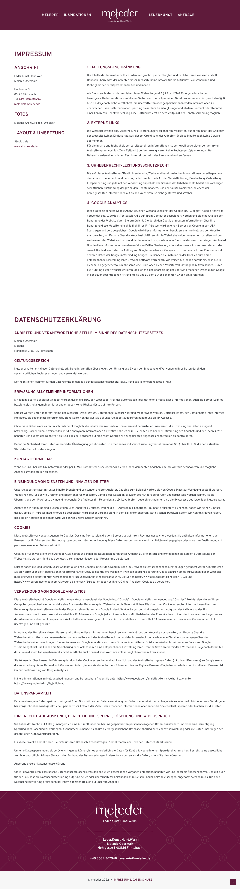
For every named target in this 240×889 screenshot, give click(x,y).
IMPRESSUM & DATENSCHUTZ (132, 880)
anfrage (186, 15)
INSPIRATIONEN (77, 15)
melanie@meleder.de (27, 104)
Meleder (50, 15)
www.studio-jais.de (26, 146)
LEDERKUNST (160, 15)
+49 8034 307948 (30, 99)
